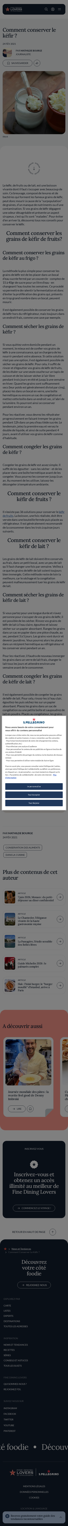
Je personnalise (34, 786)
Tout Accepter (34, 795)
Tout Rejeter (34, 803)
